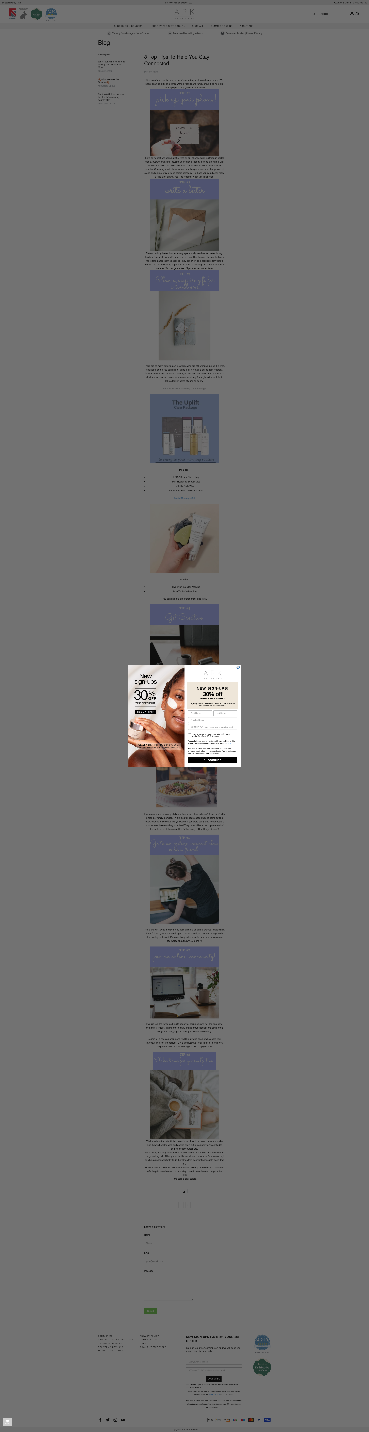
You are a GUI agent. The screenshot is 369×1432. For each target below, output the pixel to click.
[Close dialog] (238, 667)
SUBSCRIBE (213, 760)
